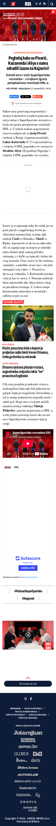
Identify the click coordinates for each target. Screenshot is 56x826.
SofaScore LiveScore (29, 577)
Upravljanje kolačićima (28, 726)
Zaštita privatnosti (15, 715)
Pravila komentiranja (26, 712)
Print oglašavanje (28, 718)
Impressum (15, 708)
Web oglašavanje (38, 715)
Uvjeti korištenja (33, 708)
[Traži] (52, 4)
